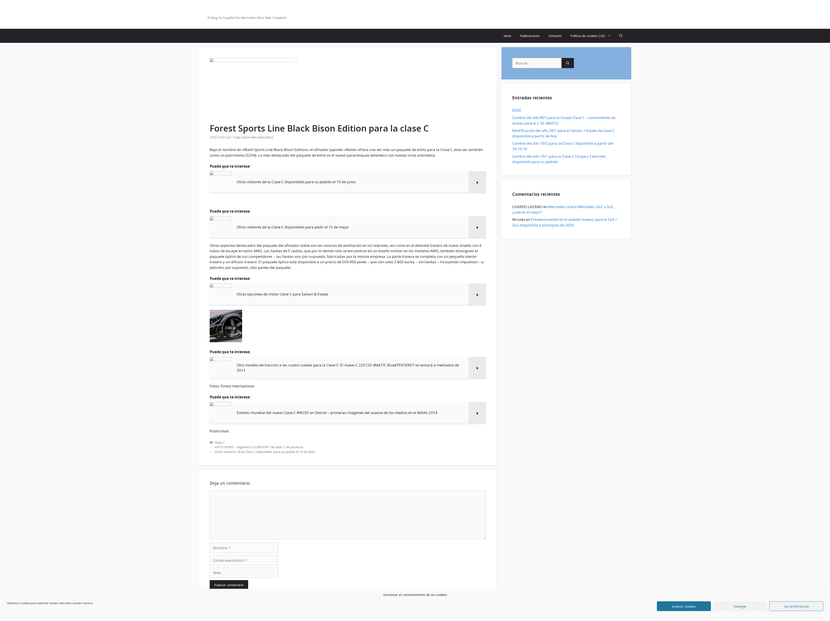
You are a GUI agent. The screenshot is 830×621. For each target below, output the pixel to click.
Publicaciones (530, 36)
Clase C (220, 442)
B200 (516, 110)
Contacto (555, 36)
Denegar (740, 606)
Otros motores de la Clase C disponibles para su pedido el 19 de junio (265, 452)
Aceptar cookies (684, 606)
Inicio (507, 36)
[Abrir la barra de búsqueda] (621, 36)
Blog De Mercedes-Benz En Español (254, 12)
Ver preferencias (796, 606)
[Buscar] (568, 63)
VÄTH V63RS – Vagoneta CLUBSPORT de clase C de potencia (259, 447)
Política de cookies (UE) (587, 36)
